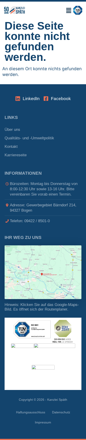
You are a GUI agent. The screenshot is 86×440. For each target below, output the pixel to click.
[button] (53, 10)
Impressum (43, 422)
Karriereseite (16, 155)
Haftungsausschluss (30, 412)
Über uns (12, 129)
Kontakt (11, 146)
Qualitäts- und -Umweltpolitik (29, 138)
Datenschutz (61, 412)
